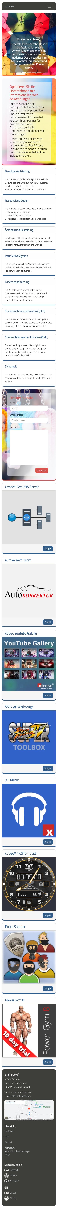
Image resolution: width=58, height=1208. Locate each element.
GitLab (13, 1192)
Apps (6, 1136)
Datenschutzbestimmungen (17, 1151)
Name (13, 402)
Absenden (41, 470)
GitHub (13, 1198)
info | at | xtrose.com (21, 1096)
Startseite (9, 1131)
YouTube (13, 1175)
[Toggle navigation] (49, 6)
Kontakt (8, 1142)
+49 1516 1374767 (21, 1092)
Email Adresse (17, 414)
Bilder (7, 1154)
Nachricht (15, 427)
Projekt (47, 548)
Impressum (9, 1147)
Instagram (14, 1180)
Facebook (14, 1170)
